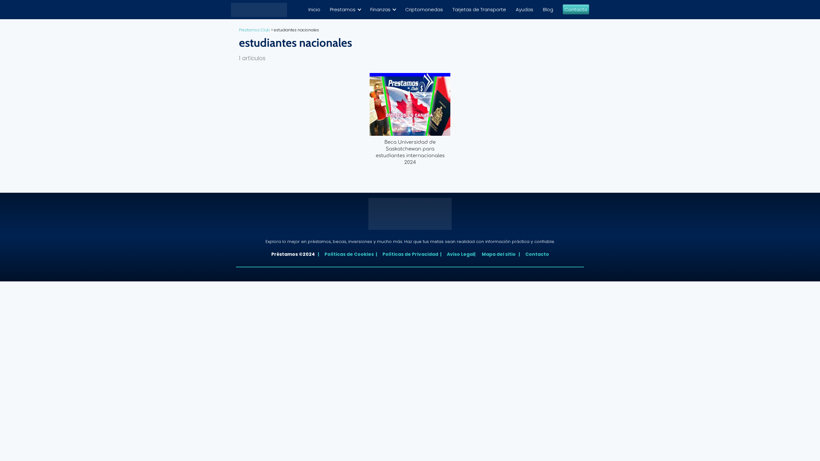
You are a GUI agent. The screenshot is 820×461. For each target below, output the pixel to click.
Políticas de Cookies (348, 254)
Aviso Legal (459, 254)
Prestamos (343, 9)
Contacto (575, 9)
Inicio (314, 9)
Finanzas (380, 9)
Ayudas (524, 9)
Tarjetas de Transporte (479, 9)
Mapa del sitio (500, 254)
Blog (548, 9)
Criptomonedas (424, 9)
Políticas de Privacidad (409, 254)
